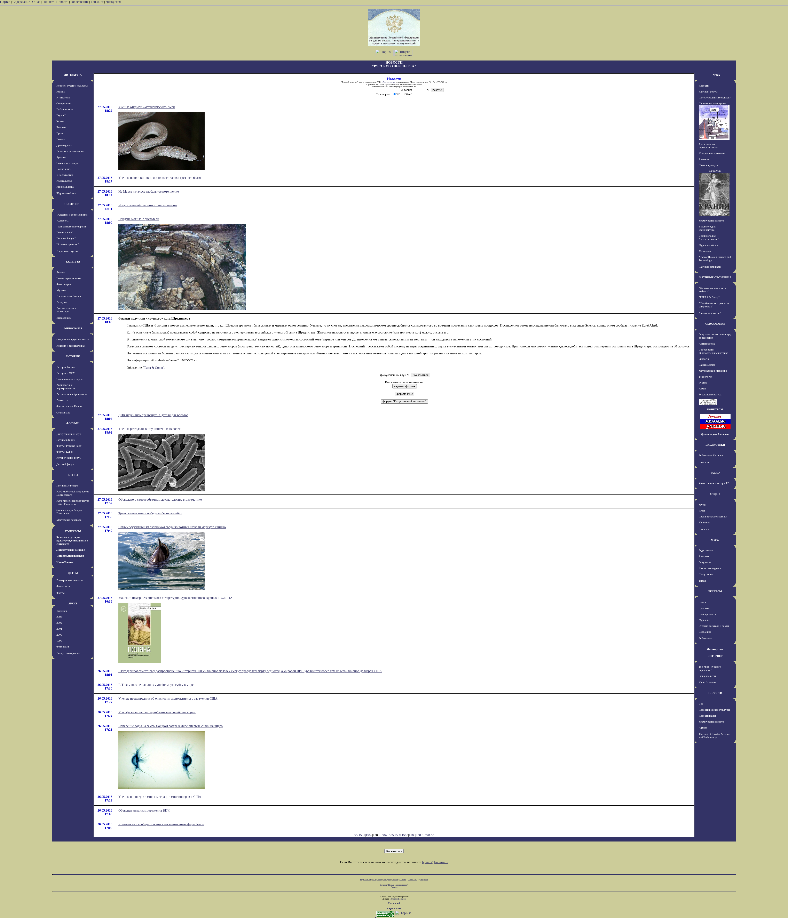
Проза (59, 133)
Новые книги (63, 168)
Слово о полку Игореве (69, 378)
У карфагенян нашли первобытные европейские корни (157, 712)
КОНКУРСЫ (73, 531)
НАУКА (715, 74)
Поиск (702, 602)
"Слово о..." (63, 220)
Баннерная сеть (707, 675)
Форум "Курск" (65, 451)
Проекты (704, 608)
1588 (412, 835)
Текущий (61, 610)
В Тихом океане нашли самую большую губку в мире (156, 684)
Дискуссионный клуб (68, 433)
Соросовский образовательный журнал (713, 351)
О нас (36, 1)
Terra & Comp (153, 367)
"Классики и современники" (72, 214)
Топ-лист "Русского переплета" (710, 668)
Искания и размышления (70, 151)
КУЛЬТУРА (73, 261)
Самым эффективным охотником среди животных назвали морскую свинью (172, 527)
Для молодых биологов (715, 434)
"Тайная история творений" (72, 226)
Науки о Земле (707, 364)
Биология (704, 358)
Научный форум (65, 439)
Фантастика (63, 586)
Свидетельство (389, 82)
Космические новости (711, 220)
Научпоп (704, 462)
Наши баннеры (707, 682)
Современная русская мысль (72, 339)
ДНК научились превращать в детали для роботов (153, 415)
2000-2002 (715, 171)
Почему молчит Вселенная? (715, 97)
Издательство (64, 180)
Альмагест (62, 400)
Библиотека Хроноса (711, 455)
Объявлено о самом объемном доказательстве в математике (160, 499)
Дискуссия (113, 1)
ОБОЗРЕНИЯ (72, 204)
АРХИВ (72, 603)
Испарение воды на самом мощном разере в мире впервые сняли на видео (170, 726)
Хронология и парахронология (65, 386)
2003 (59, 616)
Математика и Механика (713, 370)
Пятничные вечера (67, 485)
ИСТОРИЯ (73, 356)
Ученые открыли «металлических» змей (146, 107)
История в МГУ (65, 373)
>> (432, 835)
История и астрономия (712, 153)
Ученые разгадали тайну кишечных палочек (149, 428)
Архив (395, 879)
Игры (702, 510)
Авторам (704, 556)
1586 (397, 835)
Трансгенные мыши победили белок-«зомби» (150, 513)
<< (356, 835)
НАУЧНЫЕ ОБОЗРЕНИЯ (715, 277)
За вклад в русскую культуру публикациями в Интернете (72, 540)
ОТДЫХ (715, 494)
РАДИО (715, 472)
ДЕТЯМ (73, 572)
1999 (59, 640)
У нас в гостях (64, 174)
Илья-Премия (64, 562)
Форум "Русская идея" (69, 445)
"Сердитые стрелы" (67, 250)
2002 (59, 622)
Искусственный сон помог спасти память (147, 205)
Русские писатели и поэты (714, 625)
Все (701, 703)
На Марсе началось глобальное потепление (148, 191)
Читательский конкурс (70, 555)
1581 (361, 835)
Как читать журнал (710, 568)
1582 (369, 835)
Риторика (61, 302)
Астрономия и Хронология (71, 394)
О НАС (715, 539)
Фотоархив (62, 646)
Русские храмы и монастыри (66, 309)
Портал (5, 1)
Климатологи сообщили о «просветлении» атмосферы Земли (161, 824)
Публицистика (64, 109)
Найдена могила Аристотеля (138, 219)
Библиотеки (705, 638)
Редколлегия (706, 550)
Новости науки (707, 715)
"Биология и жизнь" (710, 313)
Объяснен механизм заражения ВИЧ (144, 810)
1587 (405, 835)
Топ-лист (97, 1)
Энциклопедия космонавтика (707, 228)
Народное (704, 522)
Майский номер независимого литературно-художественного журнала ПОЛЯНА (175, 597)
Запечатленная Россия (69, 406)
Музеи (702, 504)
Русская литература (710, 394)
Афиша (60, 91)
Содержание (21, 1)
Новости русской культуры (72, 85)
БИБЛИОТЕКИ (715, 444)
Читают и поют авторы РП (714, 483)
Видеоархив (63, 317)
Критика (61, 157)
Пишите (48, 1)
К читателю (63, 97)
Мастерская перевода (68, 519)
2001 (59, 628)
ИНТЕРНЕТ (715, 656)
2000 (59, 634)
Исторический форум (68, 457)
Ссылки (403, 879)
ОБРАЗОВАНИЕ (715, 323)
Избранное (705, 631)
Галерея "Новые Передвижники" (394, 885)
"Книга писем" (64, 232)
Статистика (412, 879)
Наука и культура (708, 165)
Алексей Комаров (398, 899)
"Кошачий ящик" (66, 238)
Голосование (80, 1)
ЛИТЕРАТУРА (73, 74)
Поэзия (60, 139)
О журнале (705, 562)
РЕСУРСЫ (715, 591)
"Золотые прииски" (67, 244)
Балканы (61, 127)
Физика (703, 382)
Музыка (61, 290)
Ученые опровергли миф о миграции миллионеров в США (159, 796)
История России (65, 367)
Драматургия (64, 145)
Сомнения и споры (67, 162)
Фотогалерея (63, 284)
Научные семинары (710, 266)
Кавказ (60, 121)
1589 (419, 835)
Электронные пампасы (69, 580)
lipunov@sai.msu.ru (435, 862)
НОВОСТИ (715, 693)
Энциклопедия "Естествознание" (709, 237)
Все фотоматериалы (68, 653)
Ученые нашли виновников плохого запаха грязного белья (159, 177)
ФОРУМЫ (72, 423)
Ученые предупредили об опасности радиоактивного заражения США (168, 698)
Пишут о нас (706, 574)
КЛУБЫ (73, 474)
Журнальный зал (66, 193)
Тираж (702, 580)
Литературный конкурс (70, 549)
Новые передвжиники (68, 278)
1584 (383, 835)
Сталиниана (63, 412)
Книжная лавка (65, 186)
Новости (62, 1)
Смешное (704, 529)
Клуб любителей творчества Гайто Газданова (72, 502)
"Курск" (60, 115)
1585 (390, 835)
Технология (705, 376)
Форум (60, 592)
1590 (426, 835)
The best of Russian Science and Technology (714, 736)
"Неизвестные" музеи (68, 296)
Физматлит (705, 250)
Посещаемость (707, 613)
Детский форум (65, 464)
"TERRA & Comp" (709, 297)
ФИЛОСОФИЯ (73, 328)
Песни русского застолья (713, 516)
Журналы (704, 619)
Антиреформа (707, 343)
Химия (702, 388)
